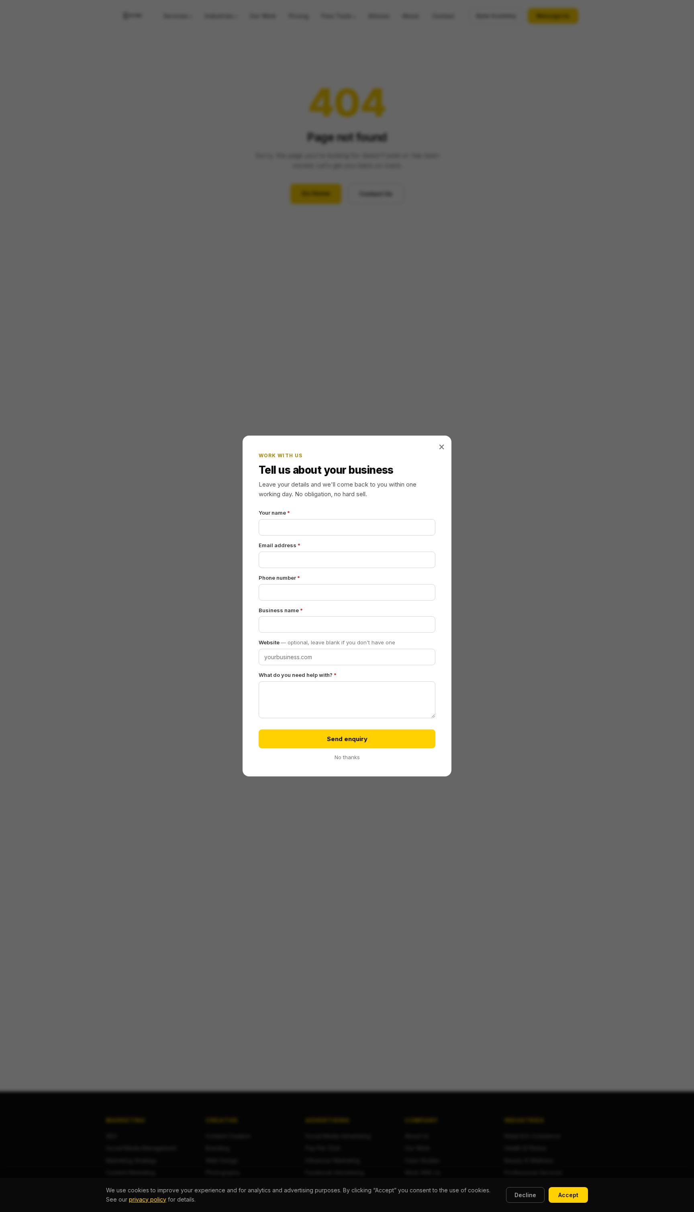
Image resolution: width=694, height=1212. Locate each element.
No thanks (347, 757)
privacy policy (147, 1199)
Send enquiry (347, 739)
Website (327, 642)
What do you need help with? (298, 675)
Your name (274, 512)
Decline (525, 1195)
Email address (279, 545)
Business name (281, 610)
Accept (568, 1195)
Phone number (279, 577)
